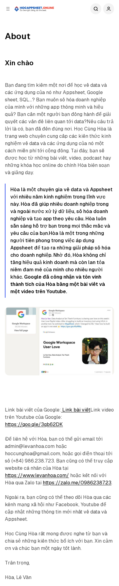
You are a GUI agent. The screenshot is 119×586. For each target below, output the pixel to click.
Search (95, 8)
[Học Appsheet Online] (34, 9)
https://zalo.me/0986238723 (77, 483)
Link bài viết (75, 410)
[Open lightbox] (106, 315)
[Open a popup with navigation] (7, 8)
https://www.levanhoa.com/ (37, 475)
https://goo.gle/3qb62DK (34, 424)
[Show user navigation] (108, 8)
